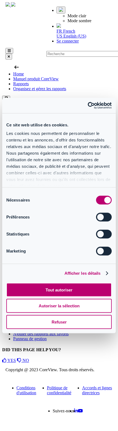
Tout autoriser (59, 289)
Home (18, 74)
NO (25, 360)
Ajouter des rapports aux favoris (41, 333)
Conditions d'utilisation (26, 390)
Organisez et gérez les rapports (39, 88)
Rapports (21, 83)
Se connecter (68, 41)
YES (11, 360)
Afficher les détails (82, 273)
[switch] (104, 216)
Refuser (59, 321)
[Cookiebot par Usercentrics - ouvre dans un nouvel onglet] (88, 105)
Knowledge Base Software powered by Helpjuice (59, 426)
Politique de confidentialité (59, 390)
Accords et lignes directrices (97, 390)
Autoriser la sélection (59, 306)
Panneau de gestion (30, 338)
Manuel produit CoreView (36, 78)
